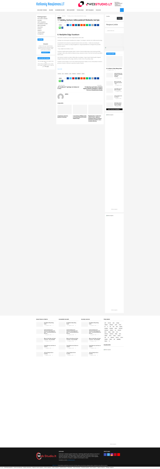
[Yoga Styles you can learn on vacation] (109, 90)
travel (114, 335)
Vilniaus (106, 339)
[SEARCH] (121, 30)
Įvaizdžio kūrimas (63, 467)
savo (120, 333)
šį (109, 341)
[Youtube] (118, 10)
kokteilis (120, 328)
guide (116, 324)
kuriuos (66, 73)
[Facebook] (113, 10)
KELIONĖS (51, 10)
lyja (70, 73)
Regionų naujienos (101, 467)
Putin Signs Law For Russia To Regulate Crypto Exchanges (118, 104)
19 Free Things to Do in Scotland (118, 96)
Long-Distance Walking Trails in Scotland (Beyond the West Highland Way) (79, 117)
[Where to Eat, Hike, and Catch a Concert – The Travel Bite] (109, 83)
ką (115, 330)
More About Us (45, 52)
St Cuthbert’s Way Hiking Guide (114, 68)
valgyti (117, 337)
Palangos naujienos (110, 467)
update (119, 335)
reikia (83, 73)
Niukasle (74, 73)
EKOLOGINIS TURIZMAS (42, 10)
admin (61, 22)
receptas (111, 333)
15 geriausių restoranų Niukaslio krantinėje (63, 116)
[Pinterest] (117, 10)
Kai (62, 73)
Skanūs (106, 335)
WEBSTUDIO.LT (55, 465)
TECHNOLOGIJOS (80, 10)
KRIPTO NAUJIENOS (90, 10)
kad (113, 326)
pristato (106, 333)
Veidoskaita (69, 467)
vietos (121, 337)
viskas (111, 339)
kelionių (106, 328)
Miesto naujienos (47, 467)
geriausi (106, 324)
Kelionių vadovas (85, 319)
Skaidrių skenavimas (27, 467)
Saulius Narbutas (55, 467)
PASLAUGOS (98, 10)
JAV (110, 326)
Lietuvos (119, 330)
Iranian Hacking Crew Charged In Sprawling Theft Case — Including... (118, 75)
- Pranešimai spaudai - (85, 467)
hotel (120, 324)
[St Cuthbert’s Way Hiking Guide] (114, 61)
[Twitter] (114, 10)
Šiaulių (106, 341)
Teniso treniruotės (76, 467)
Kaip (117, 326)
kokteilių (106, 330)
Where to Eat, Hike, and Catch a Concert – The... (118, 82)
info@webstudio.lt (71, 460)
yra (114, 339)
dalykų (59, 73)
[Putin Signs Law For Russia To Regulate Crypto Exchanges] (109, 104)
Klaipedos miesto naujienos (37, 467)
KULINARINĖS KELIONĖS (60, 10)
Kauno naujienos (93, 467)
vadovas (112, 337)
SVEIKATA (40, 30)
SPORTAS (39, 28)
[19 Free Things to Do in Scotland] (109, 97)
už (108, 337)
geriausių (111, 324)
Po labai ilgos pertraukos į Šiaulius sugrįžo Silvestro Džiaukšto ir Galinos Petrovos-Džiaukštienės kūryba (92, 88)
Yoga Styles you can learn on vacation (118, 89)
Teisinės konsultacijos (18, 467)
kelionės (111, 328)
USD (105, 337)
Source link (60, 69)
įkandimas (118, 339)
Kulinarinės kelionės (64, 319)
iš (107, 326)
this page (47, 66)
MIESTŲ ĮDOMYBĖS (70, 10)
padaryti (78, 73)
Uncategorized (40, 33)
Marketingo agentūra (8, 467)
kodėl (116, 328)
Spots (110, 335)
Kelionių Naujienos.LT (50, 4)
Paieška (108, 16)
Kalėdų (121, 326)
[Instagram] (116, 10)
